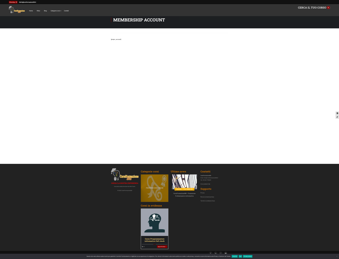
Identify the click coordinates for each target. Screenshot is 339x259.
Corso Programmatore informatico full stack (155, 240)
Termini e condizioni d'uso (207, 201)
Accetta (235, 256)
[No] (337, 256)
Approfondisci (155, 222)
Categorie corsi (55, 11)
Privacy (202, 193)
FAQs (38, 11)
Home (31, 11)
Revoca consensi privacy (207, 197)
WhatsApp (12, 2)
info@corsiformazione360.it (28, 2)
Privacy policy (248, 256)
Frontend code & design (154, 188)
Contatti (66, 11)
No (240, 256)
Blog (45, 11)
